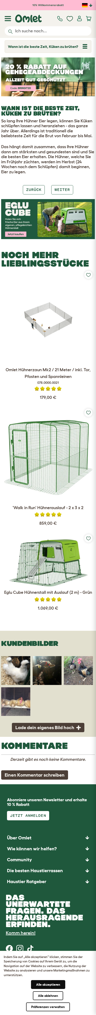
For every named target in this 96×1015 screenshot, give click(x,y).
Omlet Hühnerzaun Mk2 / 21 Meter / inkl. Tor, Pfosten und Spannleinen (48, 375)
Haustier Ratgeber (26, 881)
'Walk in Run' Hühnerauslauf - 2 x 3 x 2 (48, 507)
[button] (48, 881)
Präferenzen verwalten (48, 1007)
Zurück (33, 189)
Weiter (62, 189)
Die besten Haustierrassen (35, 870)
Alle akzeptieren (48, 984)
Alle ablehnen (48, 996)
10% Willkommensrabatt (48, 5)
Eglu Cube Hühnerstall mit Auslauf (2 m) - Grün (48, 592)
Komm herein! (20, 932)
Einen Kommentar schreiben (35, 775)
